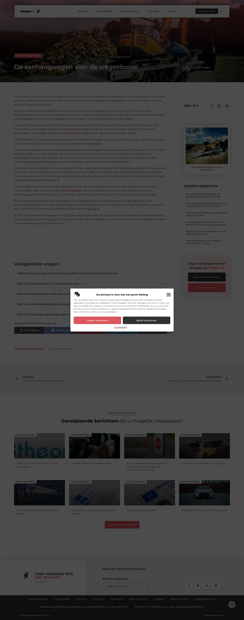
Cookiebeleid (120, 327)
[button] (168, 294)
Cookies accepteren (97, 320)
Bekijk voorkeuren (146, 320)
